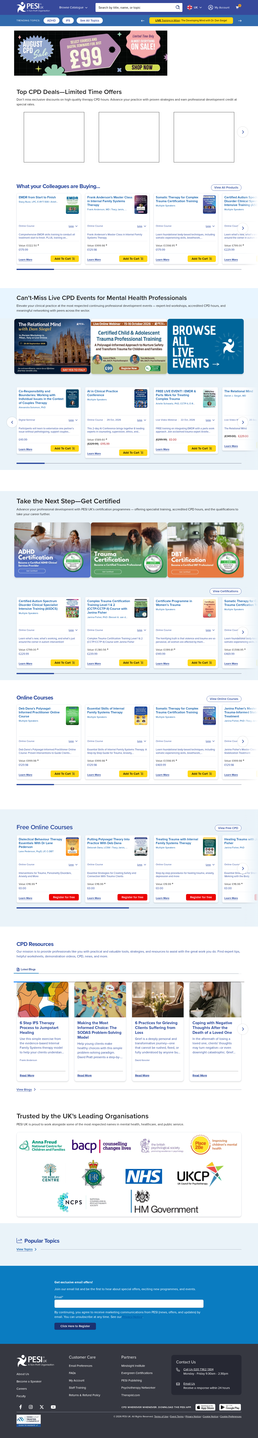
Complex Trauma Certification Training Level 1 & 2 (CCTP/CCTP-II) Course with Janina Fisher (108, 607)
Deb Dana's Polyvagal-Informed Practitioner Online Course (39, 712)
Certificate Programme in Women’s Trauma (174, 603)
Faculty (21, 1396)
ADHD (51, 20)
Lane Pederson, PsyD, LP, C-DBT (36, 851)
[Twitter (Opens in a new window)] (41, 1407)
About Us (23, 1374)
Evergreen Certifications (137, 1373)
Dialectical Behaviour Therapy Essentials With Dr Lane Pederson (40, 843)
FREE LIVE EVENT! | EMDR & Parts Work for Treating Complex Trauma (176, 395)
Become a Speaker (29, 1381)
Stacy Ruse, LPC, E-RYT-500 (34, 202)
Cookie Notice (210, 1416)
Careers (22, 1388)
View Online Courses (224, 699)
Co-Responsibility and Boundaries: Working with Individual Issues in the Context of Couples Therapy (41, 397)
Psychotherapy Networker (138, 1387)
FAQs (72, 1373)
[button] (142, 20)
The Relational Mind (238, 391)
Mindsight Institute (133, 1366)
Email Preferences (80, 1366)
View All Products (226, 187)
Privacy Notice (132, 1316)
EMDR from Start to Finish (37, 197)
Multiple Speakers (165, 205)
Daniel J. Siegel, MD (235, 396)
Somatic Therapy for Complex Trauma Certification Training (177, 199)
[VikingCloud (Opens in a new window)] (29, 1421)
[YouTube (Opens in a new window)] (53, 1407)
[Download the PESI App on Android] (230, 1407)
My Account (76, 1380)
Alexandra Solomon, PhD (32, 407)
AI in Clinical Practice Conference (102, 393)
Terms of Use (161, 1416)
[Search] (178, 7)
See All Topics (89, 20)
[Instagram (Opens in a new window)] (31, 1407)
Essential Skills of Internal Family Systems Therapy (105, 710)
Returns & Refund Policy (84, 1395)
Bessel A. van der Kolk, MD (123, 617)
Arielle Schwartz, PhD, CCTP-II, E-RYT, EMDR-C (181, 403)
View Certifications (225, 591)
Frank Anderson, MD (98, 209)
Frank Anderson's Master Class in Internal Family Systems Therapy (109, 201)
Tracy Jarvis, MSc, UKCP (124, 209)
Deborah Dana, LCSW (99, 847)
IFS (68, 20)
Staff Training (77, 1387)
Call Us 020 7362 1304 (198, 1369)
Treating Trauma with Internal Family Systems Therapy (177, 841)
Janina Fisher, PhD (97, 617)
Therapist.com (130, 1395)
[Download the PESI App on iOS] (205, 1407)
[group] (26, 970)
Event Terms (177, 1416)
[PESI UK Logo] (35, 1361)
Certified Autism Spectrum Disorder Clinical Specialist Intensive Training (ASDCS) (38, 605)
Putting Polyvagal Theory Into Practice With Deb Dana (108, 841)
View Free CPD (228, 828)
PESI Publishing (131, 1380)
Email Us (189, 1383)
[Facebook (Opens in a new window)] (20, 1407)
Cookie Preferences (230, 1416)
